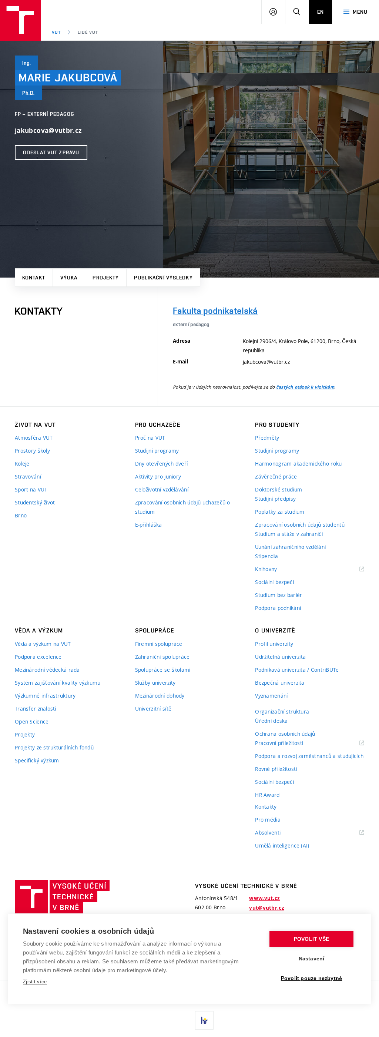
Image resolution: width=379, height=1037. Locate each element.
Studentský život (35, 502)
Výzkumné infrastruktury (45, 695)
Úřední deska (271, 720)
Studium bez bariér (278, 594)
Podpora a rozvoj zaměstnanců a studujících (309, 755)
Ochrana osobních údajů (285, 733)
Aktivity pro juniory (158, 476)
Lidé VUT (88, 32)
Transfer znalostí (35, 708)
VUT (56, 32)
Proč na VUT (150, 437)
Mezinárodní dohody (160, 695)
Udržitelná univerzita (280, 656)
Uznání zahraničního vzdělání (290, 546)
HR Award (267, 794)
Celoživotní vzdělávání (161, 489)
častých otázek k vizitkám (305, 387)
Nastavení (312, 959)
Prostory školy (32, 450)
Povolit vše (311, 939)
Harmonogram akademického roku (298, 463)
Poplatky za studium (279, 511)
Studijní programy (157, 450)
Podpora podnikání (278, 607)
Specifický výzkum (37, 760)
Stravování (28, 476)
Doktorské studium (278, 489)
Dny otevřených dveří (161, 463)
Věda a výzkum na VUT (43, 643)
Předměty (267, 437)
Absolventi (277, 833)
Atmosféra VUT (34, 437)
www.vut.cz (264, 898)
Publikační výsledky (163, 278)
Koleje (22, 463)
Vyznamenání (271, 695)
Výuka (69, 278)
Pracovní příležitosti (288, 743)
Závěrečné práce (276, 476)
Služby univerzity (155, 682)
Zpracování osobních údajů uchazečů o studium (182, 507)
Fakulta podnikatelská (215, 311)
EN (320, 12)
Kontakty (265, 806)
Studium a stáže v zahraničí (289, 533)
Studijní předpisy (275, 498)
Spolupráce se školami (163, 669)
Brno (21, 515)
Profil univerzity (274, 643)
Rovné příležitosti (276, 768)
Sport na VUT (31, 489)
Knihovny (275, 569)
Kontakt (33, 278)
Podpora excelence (38, 656)
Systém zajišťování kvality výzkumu (58, 682)
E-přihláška (148, 524)
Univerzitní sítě (153, 708)
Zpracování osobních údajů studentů (300, 524)
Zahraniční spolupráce (162, 656)
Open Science (31, 721)
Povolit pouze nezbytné (311, 978)
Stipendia (266, 556)
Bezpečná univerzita (279, 682)
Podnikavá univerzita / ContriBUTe (297, 669)
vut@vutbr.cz (266, 908)
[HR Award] (204, 1020)
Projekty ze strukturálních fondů (54, 747)
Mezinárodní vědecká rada (47, 669)
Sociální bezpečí (274, 581)
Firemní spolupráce (158, 643)
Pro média (268, 819)
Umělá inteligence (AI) (282, 845)
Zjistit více (35, 981)
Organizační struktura (282, 711)
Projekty (106, 278)
